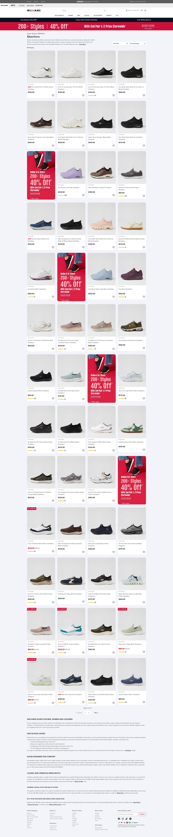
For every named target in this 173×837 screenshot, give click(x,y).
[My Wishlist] (141, 10)
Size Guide (30, 818)
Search (142, 814)
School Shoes (98, 827)
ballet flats (120, 793)
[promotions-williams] (86, 30)
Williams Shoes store (55, 804)
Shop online (136, 802)
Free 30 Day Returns (144, 20)
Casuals (97, 815)
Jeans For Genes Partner (56, 818)
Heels (74, 816)
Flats (73, 815)
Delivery (36, 1)
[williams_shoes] (130, 819)
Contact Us (53, 813)
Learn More (53, 827)
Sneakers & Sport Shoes (101, 829)
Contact (29, 1)
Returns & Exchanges (32, 816)
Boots (74, 826)
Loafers (74, 822)
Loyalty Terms (53, 829)
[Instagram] (123, 819)
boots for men (79, 781)
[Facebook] (119, 819)
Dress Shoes (98, 818)
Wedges (74, 820)
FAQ (28, 826)
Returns (43, 1)
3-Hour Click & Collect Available (86, 20)
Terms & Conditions (123, 826)
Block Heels (75, 824)
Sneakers (74, 818)
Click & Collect (31, 815)
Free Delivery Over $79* (29, 20)
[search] (104, 10)
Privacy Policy (132, 826)
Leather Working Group (56, 816)
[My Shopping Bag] (145, 10)
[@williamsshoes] (126, 819)
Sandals (74, 813)
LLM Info (29, 827)
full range (128, 750)
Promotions (30, 820)
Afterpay (29, 822)
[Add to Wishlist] (53, 95)
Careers (52, 815)
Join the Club (53, 826)
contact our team (32, 804)
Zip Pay (29, 824)
